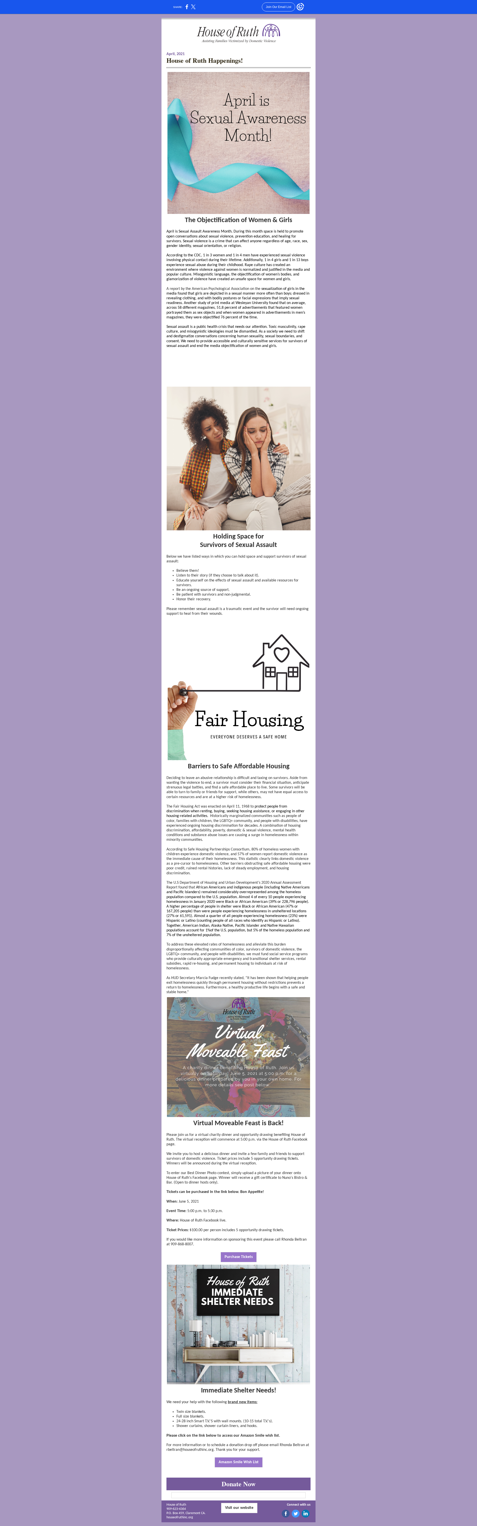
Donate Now (239, 1484)
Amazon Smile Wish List (239, 1462)
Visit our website (239, 1508)
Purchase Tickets (239, 1257)
